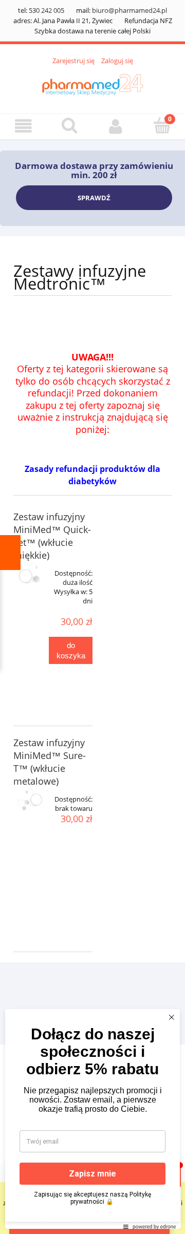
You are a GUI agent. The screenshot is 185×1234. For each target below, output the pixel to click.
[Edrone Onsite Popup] (92, 617)
